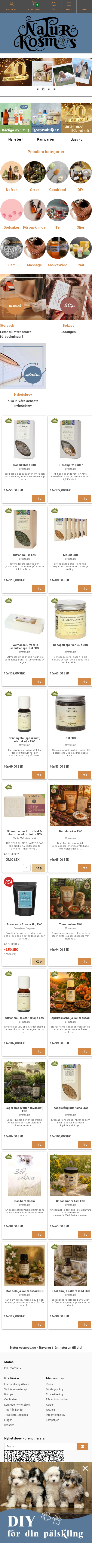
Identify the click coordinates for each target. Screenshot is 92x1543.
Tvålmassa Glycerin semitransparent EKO (24, 646)
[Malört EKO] (54, 510)
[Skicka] (82, 1446)
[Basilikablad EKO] (8, 420)
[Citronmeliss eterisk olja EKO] (8, 973)
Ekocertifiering (54, 1394)
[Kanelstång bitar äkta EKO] (54, 1063)
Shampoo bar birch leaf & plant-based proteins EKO (24, 833)
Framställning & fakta (16, 1384)
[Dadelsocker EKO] (54, 787)
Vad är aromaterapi (15, 1389)
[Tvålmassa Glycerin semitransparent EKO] (8, 600)
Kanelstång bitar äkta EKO (70, 1107)
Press (49, 1384)
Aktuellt (50, 1409)
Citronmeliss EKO (24, 555)
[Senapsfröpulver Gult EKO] (54, 600)
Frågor (8, 1420)
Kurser (50, 1404)
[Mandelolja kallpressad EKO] (8, 1246)
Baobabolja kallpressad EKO (71, 1291)
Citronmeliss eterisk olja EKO (24, 1017)
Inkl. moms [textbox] (11, 1368)
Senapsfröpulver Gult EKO (70, 644)
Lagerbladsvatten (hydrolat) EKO (24, 1109)
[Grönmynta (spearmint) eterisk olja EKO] (8, 693)
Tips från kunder (13, 1409)
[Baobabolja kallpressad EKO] (54, 1246)
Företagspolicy (54, 1389)
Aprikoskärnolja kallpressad (70, 1017)
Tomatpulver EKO (70, 924)
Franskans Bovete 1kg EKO (24, 924)
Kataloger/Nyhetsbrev (17, 1404)
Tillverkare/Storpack (16, 1414)
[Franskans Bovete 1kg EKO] (8, 882)
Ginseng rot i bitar (70, 465)
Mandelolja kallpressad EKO (24, 1291)
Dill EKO (70, 738)
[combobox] (13, 1368)
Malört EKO (70, 555)
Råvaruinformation (57, 1399)
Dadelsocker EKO (70, 831)
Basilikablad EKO (24, 465)
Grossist (9, 1425)
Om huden (10, 1399)
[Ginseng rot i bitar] (54, 420)
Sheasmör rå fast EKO (70, 1201)
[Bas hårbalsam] (8, 1156)
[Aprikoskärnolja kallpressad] (54, 973)
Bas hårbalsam (24, 1201)
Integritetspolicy (55, 1414)
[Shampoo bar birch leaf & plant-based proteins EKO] (8, 787)
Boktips (8, 1394)
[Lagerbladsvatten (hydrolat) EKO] (8, 1063)
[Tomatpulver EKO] (54, 880)
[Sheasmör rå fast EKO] (54, 1156)
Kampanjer (52, 1420)
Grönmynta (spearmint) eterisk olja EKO (24, 739)
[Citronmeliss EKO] (8, 510)
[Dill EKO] (54, 693)
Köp (39, 868)
